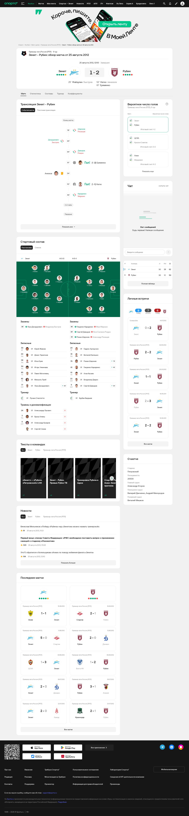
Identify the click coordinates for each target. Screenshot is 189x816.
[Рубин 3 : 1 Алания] (125, 74)
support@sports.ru (50, 793)
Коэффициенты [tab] (75, 93)
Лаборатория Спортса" (119, 770)
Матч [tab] (23, 93)
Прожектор (49, 784)
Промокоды (115, 784)
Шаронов (81, 129)
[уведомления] (170, 4)
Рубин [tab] (37, 516)
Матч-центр (35, 45)
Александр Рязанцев (101, 337)
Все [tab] (23, 516)
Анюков (48, 173)
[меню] (23, 3)
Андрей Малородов (155, 493)
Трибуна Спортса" (52, 770)
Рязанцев (81, 131)
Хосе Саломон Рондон (102, 332)
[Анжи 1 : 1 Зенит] (65, 74)
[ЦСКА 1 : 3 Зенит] (61, 74)
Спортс (20, 45)
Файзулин (77, 82)
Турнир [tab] (60, 93)
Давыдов (81, 150)
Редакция (8, 777)
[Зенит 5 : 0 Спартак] (63, 74)
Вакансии (28, 770)
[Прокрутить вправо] (112, 478)
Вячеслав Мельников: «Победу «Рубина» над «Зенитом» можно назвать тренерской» (60, 526)
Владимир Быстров (53, 327)
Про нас (7, 770)
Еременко (105, 85)
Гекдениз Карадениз (85, 327)
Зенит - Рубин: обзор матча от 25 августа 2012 (77, 45)
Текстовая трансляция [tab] (46, 110)
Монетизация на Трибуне (55, 777)
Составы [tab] (49, 93)
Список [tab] (38, 247)
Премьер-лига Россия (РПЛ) (51, 45)
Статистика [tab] (35, 93)
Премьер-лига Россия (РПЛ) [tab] (54, 516)
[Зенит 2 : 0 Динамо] (59, 74)
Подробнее (62, 802)
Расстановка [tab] (27, 247)
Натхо (103, 82)
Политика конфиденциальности (86, 777)
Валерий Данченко (136, 493)
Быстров (88, 82)
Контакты (8, 784)
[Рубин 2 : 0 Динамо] (129, 74)
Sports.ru (10, 799)
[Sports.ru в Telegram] (163, 748)
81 (24, 530)
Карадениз (82, 194)
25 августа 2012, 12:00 (89, 62)
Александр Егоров (136, 486)
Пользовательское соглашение (86, 770)
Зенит (62, 71)
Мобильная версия (169, 769)
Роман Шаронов (83, 337)
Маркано (81, 196)
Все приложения (98, 747)
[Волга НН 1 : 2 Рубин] (127, 74)
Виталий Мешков (135, 500)
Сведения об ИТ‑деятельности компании (127, 777)
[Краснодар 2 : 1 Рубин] (123, 74)
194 (24, 556)
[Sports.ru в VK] (172, 748)
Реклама (28, 777)
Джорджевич (53, 140)
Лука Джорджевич (35, 327)
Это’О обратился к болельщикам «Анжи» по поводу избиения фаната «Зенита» (57, 552)
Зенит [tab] (30, 516)
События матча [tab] (28, 110)
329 (24, 545)
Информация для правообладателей (88, 784)
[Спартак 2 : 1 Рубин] (132, 74)
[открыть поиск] (164, 4)
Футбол (27, 45)
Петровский (133, 471)
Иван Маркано (102, 327)
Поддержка (29, 784)
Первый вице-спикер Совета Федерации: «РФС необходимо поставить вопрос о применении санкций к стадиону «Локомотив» (67, 539)
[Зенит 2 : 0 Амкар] (57, 74)
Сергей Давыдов (83, 332)
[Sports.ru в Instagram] (181, 748)
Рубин (127, 71)
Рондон (80, 153)
